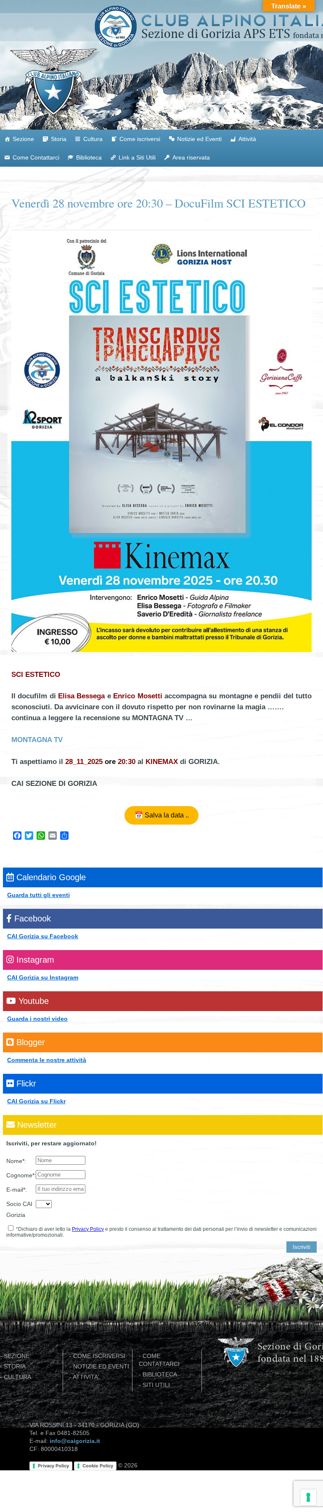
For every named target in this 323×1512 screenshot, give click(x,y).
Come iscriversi (139, 139)
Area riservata (191, 157)
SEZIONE (16, 1356)
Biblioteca (89, 157)
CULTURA (17, 1377)
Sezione (23, 139)
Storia (58, 139)
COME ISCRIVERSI (99, 1356)
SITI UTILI (156, 1385)
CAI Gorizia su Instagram (42, 977)
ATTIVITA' (86, 1377)
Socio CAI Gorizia (19, 1209)
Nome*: (16, 1161)
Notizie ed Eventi (199, 139)
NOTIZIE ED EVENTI (101, 1366)
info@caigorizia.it (75, 1441)
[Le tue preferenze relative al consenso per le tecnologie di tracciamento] (308, 1497)
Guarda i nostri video (37, 1018)
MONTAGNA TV (37, 739)
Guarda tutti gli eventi (38, 895)
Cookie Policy (97, 1466)
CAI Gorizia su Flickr (36, 1101)
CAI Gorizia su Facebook (42, 936)
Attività (247, 139)
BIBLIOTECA (160, 1374)
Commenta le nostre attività (46, 1060)
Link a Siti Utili (137, 157)
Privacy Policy (88, 1229)
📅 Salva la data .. (162, 815)
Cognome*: (21, 1175)
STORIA (15, 1366)
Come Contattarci (36, 157)
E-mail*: (16, 1189)
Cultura (93, 139)
